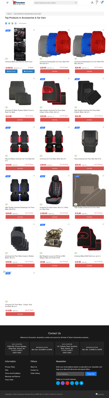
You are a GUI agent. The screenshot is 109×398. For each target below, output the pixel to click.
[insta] (63, 383)
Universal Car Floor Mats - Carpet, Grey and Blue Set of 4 (18, 305)
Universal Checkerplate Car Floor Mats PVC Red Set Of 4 (54, 62)
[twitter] (58, 383)
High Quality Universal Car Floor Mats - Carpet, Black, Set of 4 (87, 111)
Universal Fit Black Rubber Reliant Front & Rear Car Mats (19, 111)
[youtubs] (77, 383)
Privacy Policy (10, 367)
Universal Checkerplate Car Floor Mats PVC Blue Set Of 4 (89, 62)
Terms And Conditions (12, 373)
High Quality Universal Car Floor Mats (87, 207)
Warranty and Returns (12, 376)
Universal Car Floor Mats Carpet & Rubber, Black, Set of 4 (19, 257)
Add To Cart (11, 71)
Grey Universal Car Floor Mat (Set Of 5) (87, 159)
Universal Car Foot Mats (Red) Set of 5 (53, 159)
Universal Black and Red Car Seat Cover (18, 62)
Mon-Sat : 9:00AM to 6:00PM (92, 349)
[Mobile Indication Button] (92, 2)
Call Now (54, 71)
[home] (19, 2)
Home (9, 14)
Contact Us (34, 370)
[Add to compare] (34, 30)
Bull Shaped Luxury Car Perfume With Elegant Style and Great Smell (52, 257)
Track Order (9, 379)
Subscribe (90, 374)
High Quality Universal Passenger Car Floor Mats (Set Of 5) (19, 208)
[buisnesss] (81, 383)
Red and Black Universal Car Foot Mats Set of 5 (19, 160)
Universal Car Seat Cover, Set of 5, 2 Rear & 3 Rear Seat (54, 208)
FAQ (6, 370)
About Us (34, 367)
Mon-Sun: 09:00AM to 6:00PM (42, 349)
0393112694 (17, 353)
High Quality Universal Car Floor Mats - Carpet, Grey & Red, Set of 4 (53, 111)
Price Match (29, 71)
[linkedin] (72, 383)
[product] (19, 44)
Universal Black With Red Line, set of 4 (87, 256)
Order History (35, 373)
